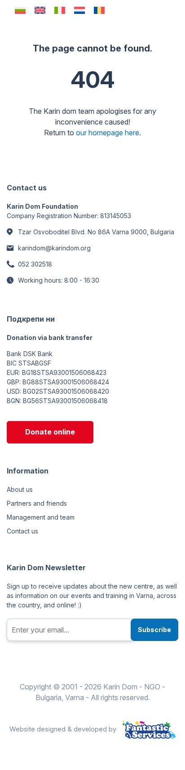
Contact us (22, 531)
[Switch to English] (40, 10)
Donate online (50, 431)
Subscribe (154, 629)
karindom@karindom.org (54, 248)
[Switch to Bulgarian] (20, 10)
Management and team (41, 517)
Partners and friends (37, 503)
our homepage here (107, 132)
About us (20, 489)
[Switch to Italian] (60, 10)
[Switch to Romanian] (99, 10)
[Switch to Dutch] (79, 10)
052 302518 (35, 264)
